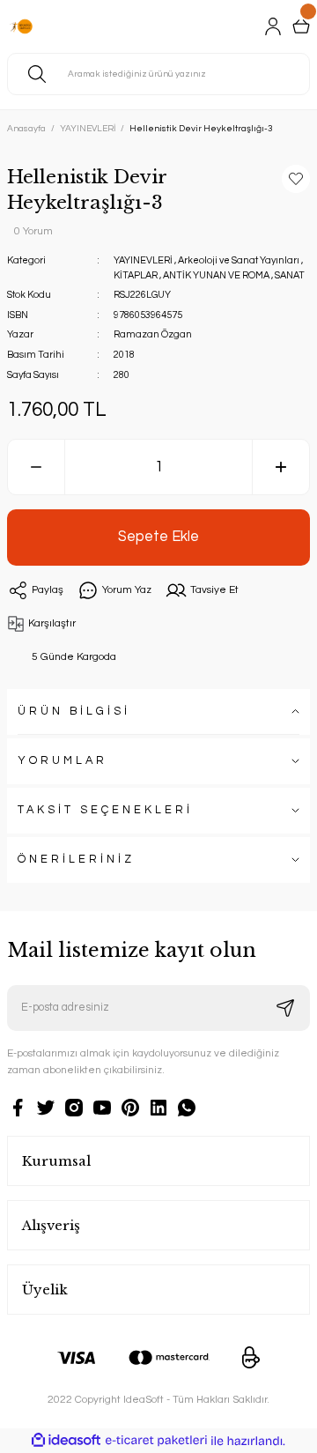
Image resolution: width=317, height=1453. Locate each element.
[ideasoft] (66, 1441)
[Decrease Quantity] (36, 467)
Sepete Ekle (158, 536)
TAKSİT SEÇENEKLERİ (105, 810)
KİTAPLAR (136, 275)
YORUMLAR (62, 761)
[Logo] (21, 26)
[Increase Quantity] (281, 467)
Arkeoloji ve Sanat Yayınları (238, 260)
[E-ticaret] (156, 1441)
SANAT (290, 275)
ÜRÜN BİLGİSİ (74, 711)
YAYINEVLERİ (143, 260)
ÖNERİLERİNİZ (76, 859)
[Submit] (285, 1008)
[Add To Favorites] (296, 179)
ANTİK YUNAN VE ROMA (216, 275)
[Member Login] (273, 26)
